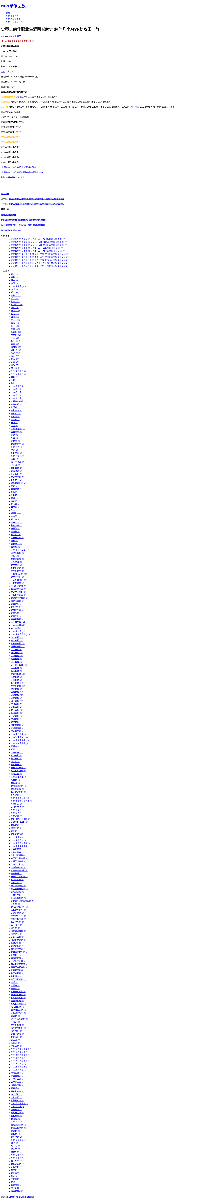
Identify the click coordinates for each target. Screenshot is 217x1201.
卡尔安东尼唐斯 (19, 625)
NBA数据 (20, 177)
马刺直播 (16, 689)
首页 (8, 13)
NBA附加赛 (17, 1107)
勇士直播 (17, 640)
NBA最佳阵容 (18, 777)
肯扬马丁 (16, 544)
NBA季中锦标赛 (20, 798)
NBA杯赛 (16, 1122)
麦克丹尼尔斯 (18, 1191)
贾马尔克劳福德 (19, 598)
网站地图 (22, 1197)
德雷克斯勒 (17, 444)
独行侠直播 (18, 643)
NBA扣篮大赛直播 (20, 1067)
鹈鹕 (15, 308)
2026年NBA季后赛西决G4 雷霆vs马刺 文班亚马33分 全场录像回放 (40, 266)
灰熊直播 (16, 677)
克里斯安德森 (18, 595)
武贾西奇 (16, 522)
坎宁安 (15, 1146)
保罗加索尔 (17, 513)
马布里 (15, 1149)
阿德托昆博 (17, 538)
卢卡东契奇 (18, 628)
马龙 (14, 450)
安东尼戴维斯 (18, 580)
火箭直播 (17, 716)
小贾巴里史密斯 (19, 870)
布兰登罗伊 (17, 728)
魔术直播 (16, 719)
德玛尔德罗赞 (18, 834)
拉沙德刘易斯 (18, 792)
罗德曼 (15, 441)
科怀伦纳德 (17, 568)
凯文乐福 (16, 804)
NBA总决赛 (18, 374)
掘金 (15, 280)
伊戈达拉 (16, 755)
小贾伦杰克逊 (18, 401)
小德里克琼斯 (18, 992)
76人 (15, 359)
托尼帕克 (16, 480)
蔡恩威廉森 (17, 892)
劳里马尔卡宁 (18, 916)
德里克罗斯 (17, 577)
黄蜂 (15, 277)
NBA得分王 (17, 392)
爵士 (15, 298)
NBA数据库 (15, 36)
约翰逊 (15, 407)
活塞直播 (16, 659)
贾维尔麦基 (17, 807)
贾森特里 (16, 604)
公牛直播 (16, 650)
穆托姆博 (16, 468)
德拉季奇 (16, 976)
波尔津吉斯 (17, 864)
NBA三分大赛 (18, 1064)
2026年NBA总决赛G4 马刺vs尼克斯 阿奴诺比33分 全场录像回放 (39, 242)
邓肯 (14, 459)
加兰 (14, 1182)
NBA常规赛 (18, 286)
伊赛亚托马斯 (18, 1128)
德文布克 (16, 758)
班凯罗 (15, 1176)
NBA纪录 (17, 1155)
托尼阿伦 (16, 525)
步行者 (16, 295)
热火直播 (17, 710)
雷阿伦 (15, 507)
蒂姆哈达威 (17, 1034)
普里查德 (16, 1137)
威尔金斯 (16, 1031)
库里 (15, 556)
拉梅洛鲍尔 (17, 1164)
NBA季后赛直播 (20, 740)
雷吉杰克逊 (17, 1001)
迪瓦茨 (15, 1040)
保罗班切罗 (17, 958)
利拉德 (16, 495)
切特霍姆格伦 (18, 970)
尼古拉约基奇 (18, 771)
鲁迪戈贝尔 (17, 922)
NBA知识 (16, 810)
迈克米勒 (16, 613)
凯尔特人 (17, 305)
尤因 (14, 426)
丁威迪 (15, 1022)
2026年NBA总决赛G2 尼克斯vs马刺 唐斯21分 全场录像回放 (37, 248)
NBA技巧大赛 (18, 1058)
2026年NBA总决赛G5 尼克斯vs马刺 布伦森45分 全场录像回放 (38, 239)
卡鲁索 (15, 989)
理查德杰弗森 (18, 589)
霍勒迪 (15, 547)
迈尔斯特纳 (17, 880)
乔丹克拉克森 (18, 919)
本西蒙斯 (16, 1094)
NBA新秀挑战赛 (19, 1052)
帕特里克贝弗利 (19, 967)
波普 (14, 982)
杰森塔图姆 (17, 849)
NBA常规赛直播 (20, 634)
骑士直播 (17, 701)
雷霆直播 (17, 692)
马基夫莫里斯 (18, 995)
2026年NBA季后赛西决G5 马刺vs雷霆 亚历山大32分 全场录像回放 (40, 260)
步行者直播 (18, 674)
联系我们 (31, 1197)
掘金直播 (17, 713)
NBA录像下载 (18, 1140)
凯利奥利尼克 (18, 998)
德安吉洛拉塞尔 (19, 907)
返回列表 (5, 194)
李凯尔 (15, 928)
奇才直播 (16, 698)
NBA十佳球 (18, 429)
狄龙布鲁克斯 (18, 898)
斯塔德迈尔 (17, 1100)
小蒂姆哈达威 (18, 861)
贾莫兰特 (16, 883)
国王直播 (16, 668)
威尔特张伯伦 (18, 1028)
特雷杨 (15, 1131)
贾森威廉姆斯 (18, 1125)
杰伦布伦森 (18, 852)
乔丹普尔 (16, 1088)
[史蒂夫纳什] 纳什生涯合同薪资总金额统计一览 (22, 172)
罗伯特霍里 (17, 583)
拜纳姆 (15, 528)
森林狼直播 (18, 647)
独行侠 (16, 332)
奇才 (15, 274)
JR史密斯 (16, 795)
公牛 (15, 326)
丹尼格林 (16, 765)
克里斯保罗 (17, 571)
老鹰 (15, 283)
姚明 (14, 1143)
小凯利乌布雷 (18, 961)
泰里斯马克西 (18, 949)
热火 (15, 302)
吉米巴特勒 (17, 913)
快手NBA (16, 1161)
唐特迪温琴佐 (18, 931)
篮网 (15, 317)
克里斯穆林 (17, 1025)
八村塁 (15, 904)
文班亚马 (17, 752)
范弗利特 (16, 828)
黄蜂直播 (16, 707)
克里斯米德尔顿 (19, 858)
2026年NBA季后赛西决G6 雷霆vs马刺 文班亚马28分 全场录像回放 (40, 257)
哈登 (15, 498)
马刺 (15, 311)
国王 (15, 338)
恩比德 (15, 780)
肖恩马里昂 (17, 607)
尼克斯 (16, 335)
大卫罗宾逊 (17, 462)
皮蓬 (14, 423)
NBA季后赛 (18, 371)
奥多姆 (15, 516)
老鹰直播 (16, 704)
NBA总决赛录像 (13, 19)
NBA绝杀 (17, 1158)
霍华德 (15, 532)
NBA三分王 (17, 398)
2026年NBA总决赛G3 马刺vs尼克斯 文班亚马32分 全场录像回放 (39, 245)
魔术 (15, 289)
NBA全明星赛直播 (20, 846)
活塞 (15, 362)
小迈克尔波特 (18, 1004)
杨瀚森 (15, 1119)
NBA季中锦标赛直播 (21, 801)
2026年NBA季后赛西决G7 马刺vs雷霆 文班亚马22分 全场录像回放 (40, 254)
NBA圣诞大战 (18, 840)
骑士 (15, 292)
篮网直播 (17, 695)
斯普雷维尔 (17, 1076)
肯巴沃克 (16, 1173)
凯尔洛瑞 (16, 816)
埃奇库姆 (16, 1185)
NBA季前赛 (18, 631)
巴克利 (16, 413)
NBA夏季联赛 (18, 386)
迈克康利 (16, 925)
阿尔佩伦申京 (18, 867)
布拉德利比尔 (18, 910)
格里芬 (15, 783)
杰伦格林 (16, 874)
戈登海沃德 (17, 1085)
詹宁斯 (15, 1170)
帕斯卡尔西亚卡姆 (20, 819)
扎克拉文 (16, 955)
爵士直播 (16, 680)
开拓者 (16, 350)
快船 (15, 341)
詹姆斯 (16, 492)
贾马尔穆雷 (17, 946)
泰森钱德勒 (17, 619)
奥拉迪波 (16, 1116)
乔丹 (15, 380)
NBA (3, 71)
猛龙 (15, 314)
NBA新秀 (16, 813)
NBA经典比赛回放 (14, 22)
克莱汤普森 (17, 559)
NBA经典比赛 (19, 734)
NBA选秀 (17, 447)
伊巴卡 (15, 749)
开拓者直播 (17, 725)
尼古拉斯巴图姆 (19, 964)
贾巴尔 (15, 831)
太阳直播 (17, 656)
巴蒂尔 (15, 746)
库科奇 (15, 1043)
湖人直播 (17, 637)
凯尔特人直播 (19, 665)
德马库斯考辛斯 (19, 822)
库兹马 (15, 985)
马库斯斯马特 (18, 886)
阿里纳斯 (16, 1167)
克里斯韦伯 (17, 1082)
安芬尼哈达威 (18, 586)
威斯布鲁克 (17, 553)
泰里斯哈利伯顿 (19, 877)
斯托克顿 (16, 453)
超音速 (15, 420)
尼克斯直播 (18, 686)
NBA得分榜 (17, 389)
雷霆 (15, 344)
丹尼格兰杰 (17, 1113)
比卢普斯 (16, 474)
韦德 (14, 486)
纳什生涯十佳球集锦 (8, 215)
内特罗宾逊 (17, 601)
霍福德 (15, 1016)
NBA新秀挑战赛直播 (21, 1049)
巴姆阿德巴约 (18, 979)
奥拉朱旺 (16, 410)
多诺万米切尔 (18, 1013)
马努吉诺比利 (18, 483)
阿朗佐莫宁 (17, 1073)
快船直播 (17, 683)
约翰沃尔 (16, 1046)
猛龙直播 (16, 671)
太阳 (15, 356)
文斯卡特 (16, 1097)
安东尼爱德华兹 (19, 622)
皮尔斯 (15, 501)
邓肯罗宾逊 (17, 937)
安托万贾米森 (18, 768)
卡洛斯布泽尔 (18, 940)
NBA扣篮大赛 (18, 1070)
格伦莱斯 (16, 1037)
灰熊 (15, 365)
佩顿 (14, 435)
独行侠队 (135, 107)
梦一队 (15, 368)
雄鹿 (15, 323)
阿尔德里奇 (17, 731)
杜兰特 (16, 535)
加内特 (15, 504)
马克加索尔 (17, 1091)
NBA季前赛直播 (20, 550)
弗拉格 (15, 1134)
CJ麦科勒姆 (17, 895)
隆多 (14, 510)
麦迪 (14, 377)
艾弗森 (15, 465)
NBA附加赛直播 (19, 1104)
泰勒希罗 (16, 934)
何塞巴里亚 (17, 610)
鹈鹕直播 (17, 722)
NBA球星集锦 (19, 737)
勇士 (15, 329)
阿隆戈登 (16, 774)
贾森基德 (16, 471)
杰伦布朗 (16, 404)
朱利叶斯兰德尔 (19, 855)
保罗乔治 (16, 565)
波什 (14, 541)
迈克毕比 (16, 616)
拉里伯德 (16, 825)
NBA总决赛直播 (19, 743)
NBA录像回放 (13, 6)
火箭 (15, 353)
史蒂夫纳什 (11, 177)
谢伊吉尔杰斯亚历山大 (22, 901)
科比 (15, 383)
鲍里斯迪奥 (17, 789)
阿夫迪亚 (16, 1188)
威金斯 (15, 762)
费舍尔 (15, 519)
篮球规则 (16, 1110)
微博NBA (17, 1152)
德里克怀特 (17, 973)
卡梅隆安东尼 (19, 574)
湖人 (15, 320)
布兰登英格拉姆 (19, 889)
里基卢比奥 (17, 943)
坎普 (14, 438)
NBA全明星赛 (18, 837)
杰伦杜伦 (16, 1179)
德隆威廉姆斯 (18, 786)
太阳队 (20, 97)
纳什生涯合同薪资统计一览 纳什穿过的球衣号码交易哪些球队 (36, 204)
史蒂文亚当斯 (18, 592)
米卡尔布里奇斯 (19, 1019)
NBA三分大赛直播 (20, 1061)
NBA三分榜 (17, 395)
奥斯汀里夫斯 (18, 1010)
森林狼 (16, 347)
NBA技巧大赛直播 (20, 1055)
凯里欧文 (16, 562)
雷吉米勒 (16, 432)
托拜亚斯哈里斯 (19, 952)
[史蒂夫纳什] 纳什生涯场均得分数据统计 (19, 167)
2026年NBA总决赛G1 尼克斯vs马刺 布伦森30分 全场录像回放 (38, 251)
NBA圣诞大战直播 (20, 843)
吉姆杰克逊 (17, 1079)
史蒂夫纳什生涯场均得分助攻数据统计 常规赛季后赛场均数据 (36, 199)
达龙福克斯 (17, 1007)
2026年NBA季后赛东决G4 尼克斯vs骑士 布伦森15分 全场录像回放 (40, 263)
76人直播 (16, 662)
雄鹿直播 (17, 653)
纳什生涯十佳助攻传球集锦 (11, 230)
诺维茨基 (16, 489)
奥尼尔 (15, 417)
